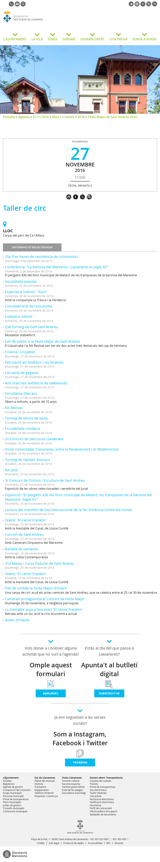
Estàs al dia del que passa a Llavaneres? (109, 651)
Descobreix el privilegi (74, 792)
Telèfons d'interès (44, 792)
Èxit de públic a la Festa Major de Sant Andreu (42, 341)
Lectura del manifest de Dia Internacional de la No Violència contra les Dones (68, 509)
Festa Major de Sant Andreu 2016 (112, 117)
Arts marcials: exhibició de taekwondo (36, 383)
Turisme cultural (70, 780)
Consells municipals (13, 808)
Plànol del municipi (45, 780)
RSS (108, 843)
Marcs (56, 117)
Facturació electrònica (102, 799)
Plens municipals (12, 802)
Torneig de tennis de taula (26, 418)
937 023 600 (101, 839)
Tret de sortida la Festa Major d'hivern (36, 588)
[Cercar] (23, 5)
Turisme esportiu (71, 783)
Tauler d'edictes (98, 792)
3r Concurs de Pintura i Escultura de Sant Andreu (45, 480)
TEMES (53, 39)
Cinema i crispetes (20, 352)
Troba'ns (80, 762)
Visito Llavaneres (72, 777)
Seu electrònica (98, 790)
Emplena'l (51, 693)
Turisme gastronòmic (73, 786)
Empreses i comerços (46, 796)
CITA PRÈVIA (118, 39)
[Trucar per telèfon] (11, 5)
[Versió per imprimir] (69, 196)
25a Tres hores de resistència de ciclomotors (41, 256)
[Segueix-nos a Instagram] (137, 5)
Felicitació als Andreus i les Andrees (34, 362)
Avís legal (54, 843)
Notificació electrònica (102, 802)
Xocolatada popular (21, 281)
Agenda (23, 117)
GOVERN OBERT (92, 39)
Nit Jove (11, 470)
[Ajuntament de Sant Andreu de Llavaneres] (80, 832)
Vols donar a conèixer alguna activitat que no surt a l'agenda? (50, 651)
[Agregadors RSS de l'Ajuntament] (154, 5)
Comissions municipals (15, 811)
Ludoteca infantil (18, 316)
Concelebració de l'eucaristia (28, 306)
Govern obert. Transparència (106, 777)
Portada (9, 117)
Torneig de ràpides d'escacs (27, 459)
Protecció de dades (73, 843)
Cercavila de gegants (22, 372)
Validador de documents (103, 814)
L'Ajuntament (11, 777)
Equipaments (42, 790)
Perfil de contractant (101, 808)
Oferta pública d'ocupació (103, 811)
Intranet (119, 843)
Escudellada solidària (22, 428)
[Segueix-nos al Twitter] (148, 5)
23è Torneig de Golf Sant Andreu (31, 326)
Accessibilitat (95, 843)
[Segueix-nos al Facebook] (142, 5)
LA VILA (37, 39)
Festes (69, 117)
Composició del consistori (17, 790)
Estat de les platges (72, 790)
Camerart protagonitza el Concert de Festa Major (44, 598)
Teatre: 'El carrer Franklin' (25, 520)
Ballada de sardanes (21, 549)
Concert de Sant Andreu (24, 534)
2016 (80, 117)
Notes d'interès (17, 620)
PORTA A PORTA (144, 39)
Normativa (95, 805)
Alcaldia (7, 780)
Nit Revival (13, 407)
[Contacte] (17, 5)
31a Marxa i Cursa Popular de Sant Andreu (39, 563)
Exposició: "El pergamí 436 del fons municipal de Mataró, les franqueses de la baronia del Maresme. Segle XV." (78, 497)
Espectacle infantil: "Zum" (26, 291)
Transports (40, 786)
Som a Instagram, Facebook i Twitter (80, 738)
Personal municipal (13, 796)
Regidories (8, 783)
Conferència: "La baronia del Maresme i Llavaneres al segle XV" (56, 267)
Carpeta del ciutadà (100, 780)
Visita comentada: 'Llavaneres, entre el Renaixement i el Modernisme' (62, 449)
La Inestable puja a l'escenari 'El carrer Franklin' (43, 609)
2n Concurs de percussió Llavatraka (34, 438)
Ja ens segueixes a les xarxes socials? (80, 720)
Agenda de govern (13, 786)
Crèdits (41, 843)
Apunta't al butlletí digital (109, 669)
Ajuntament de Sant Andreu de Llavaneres (34, 22)
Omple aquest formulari (51, 669)
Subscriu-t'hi (109, 693)
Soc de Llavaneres (45, 777)
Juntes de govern (12, 805)
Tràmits (94, 783)
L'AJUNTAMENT (15, 39)
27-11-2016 (41, 117)
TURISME (69, 39)
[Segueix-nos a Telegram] (131, 5)
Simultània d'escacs (21, 393)
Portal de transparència (15, 799)
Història (39, 783)
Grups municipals (12, 792)
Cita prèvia (95, 796)
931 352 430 (119, 839)
